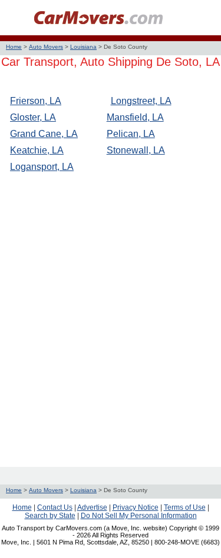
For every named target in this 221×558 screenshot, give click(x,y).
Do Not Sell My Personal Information (139, 516)
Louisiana (83, 47)
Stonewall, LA (136, 150)
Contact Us (54, 507)
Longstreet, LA (141, 101)
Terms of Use (185, 507)
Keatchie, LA (37, 150)
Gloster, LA (33, 117)
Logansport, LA (42, 167)
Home (14, 47)
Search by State (50, 516)
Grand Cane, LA (44, 134)
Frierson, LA (35, 101)
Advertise (92, 507)
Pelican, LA (131, 134)
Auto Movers (46, 47)
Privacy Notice (136, 507)
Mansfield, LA (135, 117)
